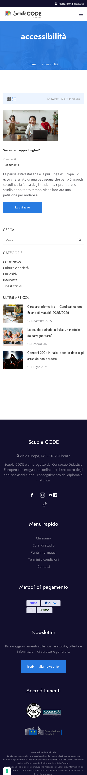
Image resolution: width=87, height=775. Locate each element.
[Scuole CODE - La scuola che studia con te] (23, 14)
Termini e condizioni (43, 559)
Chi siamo (43, 538)
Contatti (43, 566)
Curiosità (10, 274)
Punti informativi (43, 552)
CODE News (12, 262)
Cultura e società (16, 268)
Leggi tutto (22, 209)
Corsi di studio (44, 545)
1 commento (11, 165)
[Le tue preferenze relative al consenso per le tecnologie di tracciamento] (7, 771)
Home (32, 64)
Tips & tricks (12, 286)
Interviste (10, 280)
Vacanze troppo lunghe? (21, 150)
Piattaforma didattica (71, 3)
